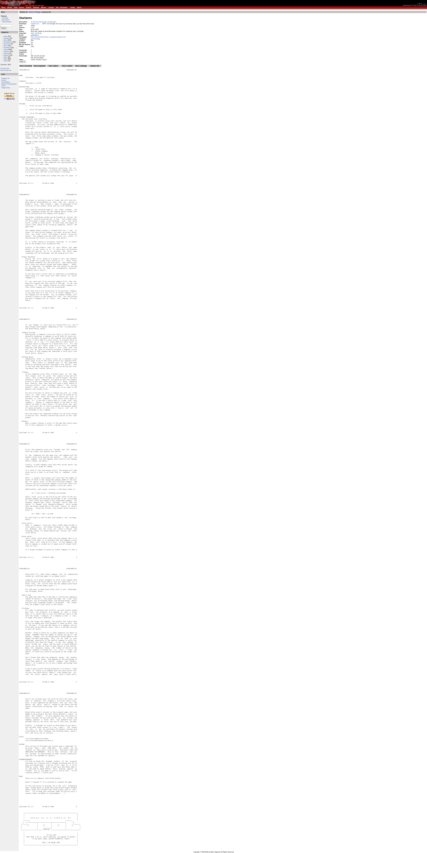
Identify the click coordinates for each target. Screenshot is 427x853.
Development (8, 42)
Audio (5, 36)
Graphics (6, 51)
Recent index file (5, 70)
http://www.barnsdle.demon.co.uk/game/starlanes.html (48, 37)
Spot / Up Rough (36, 33)
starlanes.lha (35, 24)
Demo (5, 40)
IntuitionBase (5, 82)
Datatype (6, 38)
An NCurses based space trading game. (43, 22)
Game (5, 49)
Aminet (3, 80)
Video (5, 61)
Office (5, 57)
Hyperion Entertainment (8, 84)
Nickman (424, 3)
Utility (5, 59)
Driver (5, 46)
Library (6, 53)
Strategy (37, 12)
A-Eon (3, 86)
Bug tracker (4, 20)
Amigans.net (5, 78)
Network (6, 55)
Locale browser (5, 22)
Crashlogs (4, 18)
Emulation (7, 47)
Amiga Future (5, 88)
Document (7, 44)
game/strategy (35, 39)
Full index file (4, 68)
